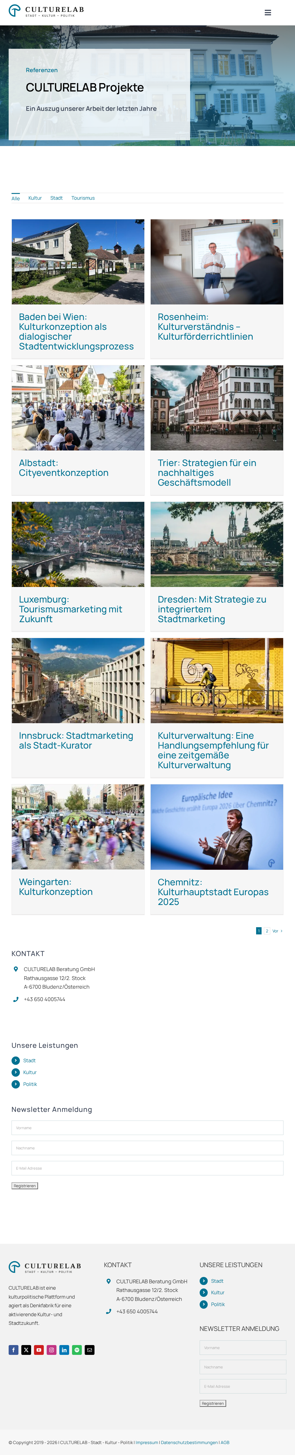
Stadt (29, 1060)
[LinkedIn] (64, 1350)
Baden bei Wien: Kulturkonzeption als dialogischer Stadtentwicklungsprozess (76, 331)
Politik (30, 1084)
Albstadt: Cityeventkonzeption (64, 467)
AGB (225, 1442)
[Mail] (89, 1350)
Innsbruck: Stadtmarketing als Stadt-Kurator (76, 740)
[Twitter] (26, 1350)
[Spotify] (77, 1350)
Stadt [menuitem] (56, 198)
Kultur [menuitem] (35, 198)
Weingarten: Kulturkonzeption (56, 886)
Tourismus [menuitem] (83, 198)
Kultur (30, 1072)
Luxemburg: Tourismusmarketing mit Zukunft (70, 609)
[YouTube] (39, 1350)
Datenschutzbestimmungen (189, 1442)
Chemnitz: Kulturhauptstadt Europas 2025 (213, 892)
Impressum (147, 1442)
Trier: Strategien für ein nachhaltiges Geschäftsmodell (207, 472)
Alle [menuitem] (16, 198)
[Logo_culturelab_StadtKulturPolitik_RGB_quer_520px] (46, 6)
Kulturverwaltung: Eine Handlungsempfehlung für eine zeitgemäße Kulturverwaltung (213, 750)
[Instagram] (51, 1350)
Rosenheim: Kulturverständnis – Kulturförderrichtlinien (205, 326)
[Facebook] (13, 1350)
